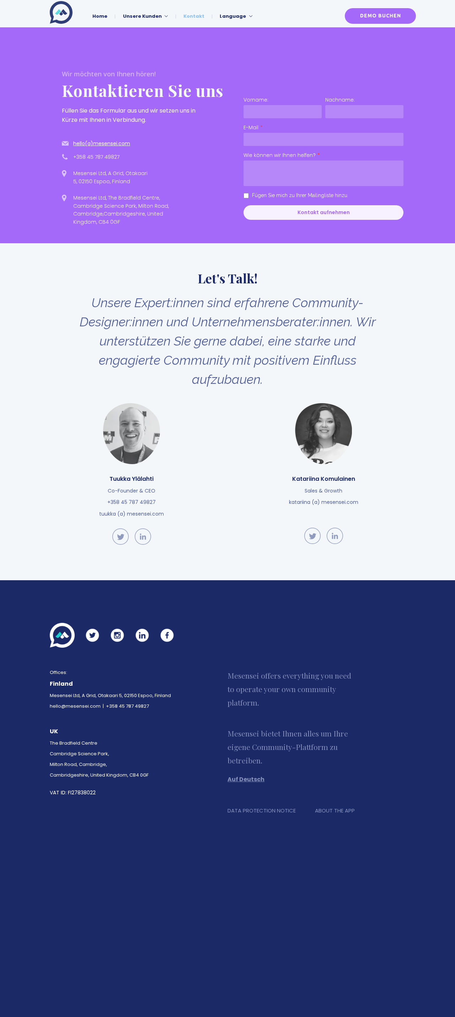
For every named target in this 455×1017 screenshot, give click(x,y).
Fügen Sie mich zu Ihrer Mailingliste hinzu (299, 195)
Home (99, 16)
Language (233, 16)
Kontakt (193, 16)
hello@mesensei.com (75, 706)
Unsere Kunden (143, 16)
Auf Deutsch (246, 779)
